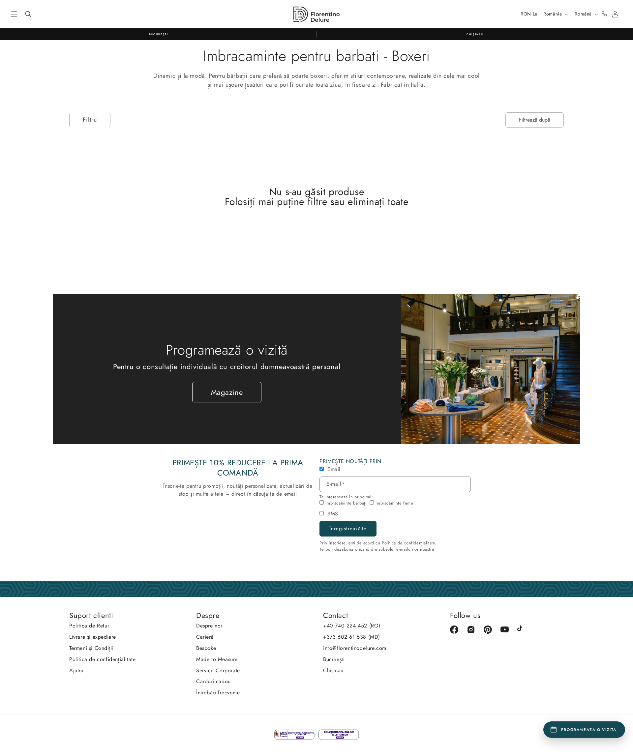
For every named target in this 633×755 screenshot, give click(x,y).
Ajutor (76, 670)
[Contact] (604, 14)
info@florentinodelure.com (354, 648)
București (334, 659)
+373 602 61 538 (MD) (351, 637)
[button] (14, 14)
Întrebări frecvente (218, 692)
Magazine (227, 392)
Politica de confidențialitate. (409, 543)
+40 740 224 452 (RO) (351, 625)
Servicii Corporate (218, 670)
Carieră (205, 637)
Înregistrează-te (348, 528)
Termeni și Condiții (91, 648)
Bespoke (206, 648)
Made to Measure (217, 659)
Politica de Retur (89, 625)
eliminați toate (378, 201)
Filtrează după (534, 120)
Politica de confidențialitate (102, 659)
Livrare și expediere (92, 637)
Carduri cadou (213, 681)
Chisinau (333, 670)
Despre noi (209, 625)
